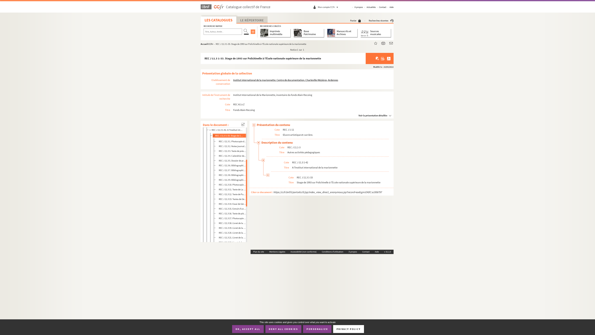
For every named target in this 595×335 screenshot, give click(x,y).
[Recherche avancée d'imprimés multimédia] (265, 33)
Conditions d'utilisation (332, 251)
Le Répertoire (252, 20)
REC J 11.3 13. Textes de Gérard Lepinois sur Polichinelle (233, 199)
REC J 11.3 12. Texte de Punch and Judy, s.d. (233, 194)
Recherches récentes (378, 20)
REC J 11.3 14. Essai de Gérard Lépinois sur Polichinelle (233, 203)
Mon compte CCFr (326, 7)
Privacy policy (349, 329)
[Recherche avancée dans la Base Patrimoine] (298, 33)
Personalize (317, 329)
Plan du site (258, 251)
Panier (353, 20)
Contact (382, 7)
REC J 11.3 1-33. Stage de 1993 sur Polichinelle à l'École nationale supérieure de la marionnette (229, 135)
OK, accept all (248, 329)
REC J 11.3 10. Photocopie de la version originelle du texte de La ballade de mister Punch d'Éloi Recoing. (233, 184)
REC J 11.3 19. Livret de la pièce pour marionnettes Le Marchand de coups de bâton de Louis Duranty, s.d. (233, 227)
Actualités (371, 7)
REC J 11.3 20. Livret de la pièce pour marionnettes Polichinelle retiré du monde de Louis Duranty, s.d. (233, 232)
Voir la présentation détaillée (373, 115)
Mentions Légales (277, 251)
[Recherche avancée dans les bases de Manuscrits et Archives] (332, 33)
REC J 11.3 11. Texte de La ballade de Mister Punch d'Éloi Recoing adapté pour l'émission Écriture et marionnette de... (233, 189)
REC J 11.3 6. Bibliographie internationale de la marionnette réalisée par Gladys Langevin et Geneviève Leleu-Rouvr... (233, 165)
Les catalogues (218, 20)
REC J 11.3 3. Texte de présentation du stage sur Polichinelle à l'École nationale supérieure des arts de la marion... (233, 151)
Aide (392, 7)
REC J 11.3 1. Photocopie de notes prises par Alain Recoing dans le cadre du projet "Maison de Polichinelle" (233, 141)
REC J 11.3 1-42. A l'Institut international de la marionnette (227, 129)
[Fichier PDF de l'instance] (388, 58)
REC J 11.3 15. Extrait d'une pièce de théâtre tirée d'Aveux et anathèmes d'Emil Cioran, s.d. (233, 208)
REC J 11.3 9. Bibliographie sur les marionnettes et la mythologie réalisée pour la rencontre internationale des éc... (233, 179)
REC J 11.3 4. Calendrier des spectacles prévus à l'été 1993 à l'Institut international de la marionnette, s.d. (233, 155)
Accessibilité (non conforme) (304, 251)
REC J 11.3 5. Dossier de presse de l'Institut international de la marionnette (233, 160)
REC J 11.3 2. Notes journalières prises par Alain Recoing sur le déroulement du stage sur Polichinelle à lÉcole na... (233, 146)
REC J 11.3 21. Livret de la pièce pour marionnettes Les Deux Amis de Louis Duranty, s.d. (233, 237)
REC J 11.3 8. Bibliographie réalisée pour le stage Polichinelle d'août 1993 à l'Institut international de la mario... (233, 175)
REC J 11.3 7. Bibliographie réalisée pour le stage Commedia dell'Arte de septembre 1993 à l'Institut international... (233, 170)
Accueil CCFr (207, 43)
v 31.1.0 (387, 251)
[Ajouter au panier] (377, 58)
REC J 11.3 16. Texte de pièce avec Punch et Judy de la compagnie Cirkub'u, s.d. (233, 213)
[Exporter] (383, 58)
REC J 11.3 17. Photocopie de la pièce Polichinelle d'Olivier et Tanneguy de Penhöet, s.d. (233, 218)
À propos (359, 7)
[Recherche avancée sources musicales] (365, 33)
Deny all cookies (283, 329)
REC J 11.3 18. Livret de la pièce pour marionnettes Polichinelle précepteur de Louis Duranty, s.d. (233, 223)
